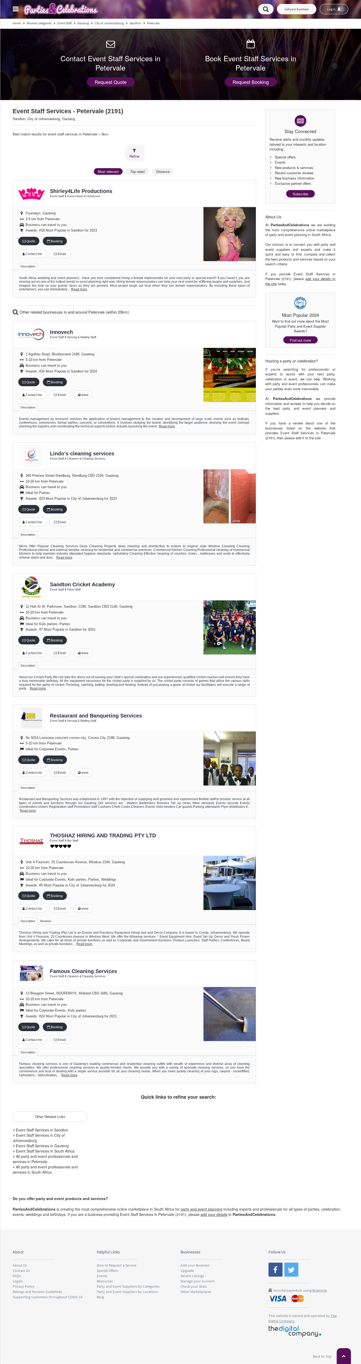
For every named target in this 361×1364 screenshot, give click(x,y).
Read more (79, 289)
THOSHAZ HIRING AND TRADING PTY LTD (103, 835)
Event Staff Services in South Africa (45, 1151)
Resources (105, 1281)
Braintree (319, 1290)
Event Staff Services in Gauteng (42, 1145)
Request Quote (111, 81)
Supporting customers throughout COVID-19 (47, 1297)
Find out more (300, 340)
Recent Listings (192, 1275)
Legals (18, 1281)
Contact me (33, 254)
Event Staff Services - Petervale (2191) (68, 111)
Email (61, 254)
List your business (297, 9)
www (85, 395)
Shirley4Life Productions (81, 191)
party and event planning (201, 1209)
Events (102, 1275)
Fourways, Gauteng (40, 213)
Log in (331, 9)
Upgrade (187, 1270)
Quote (30, 241)
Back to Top (322, 1356)
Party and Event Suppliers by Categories (128, 1286)
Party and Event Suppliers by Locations (127, 1291)
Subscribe (300, 193)
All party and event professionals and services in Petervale (45, 1159)
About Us (20, 1265)
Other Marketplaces (196, 1291)
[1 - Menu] (16, 9)
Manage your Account (198, 1281)
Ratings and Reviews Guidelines (37, 1291)
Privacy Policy (23, 1286)
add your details (214, 1214)
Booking (56, 241)
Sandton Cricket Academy (82, 584)
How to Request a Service (116, 1265)
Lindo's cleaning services (82, 453)
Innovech (61, 332)
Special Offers (107, 1270)
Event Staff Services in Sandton (41, 1129)
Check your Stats (194, 1286)
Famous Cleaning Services (83, 971)
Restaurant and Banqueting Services (96, 716)
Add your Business (195, 1265)
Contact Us (21, 1270)
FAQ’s (17, 1275)
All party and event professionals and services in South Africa (45, 1169)
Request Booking (251, 81)
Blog (100, 1297)
